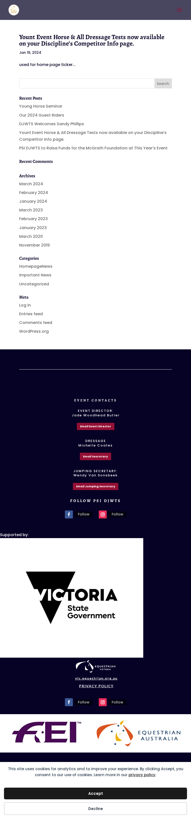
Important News (35, 275)
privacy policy (142, 774)
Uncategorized (34, 284)
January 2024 (33, 201)
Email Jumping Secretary (95, 486)
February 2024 (33, 192)
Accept (95, 793)
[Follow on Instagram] (103, 514)
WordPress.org (34, 331)
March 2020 (31, 236)
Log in (25, 305)
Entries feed (31, 314)
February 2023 (33, 219)
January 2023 (33, 228)
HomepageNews (35, 266)
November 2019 (34, 245)
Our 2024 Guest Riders (41, 115)
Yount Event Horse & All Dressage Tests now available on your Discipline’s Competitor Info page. (91, 40)
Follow (84, 514)
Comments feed (35, 322)
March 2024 (31, 184)
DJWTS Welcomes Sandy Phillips (51, 124)
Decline (95, 808)
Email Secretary (95, 456)
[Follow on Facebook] (69, 514)
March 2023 (31, 210)
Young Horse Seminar (40, 106)
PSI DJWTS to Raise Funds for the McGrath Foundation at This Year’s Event (93, 148)
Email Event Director (95, 426)
